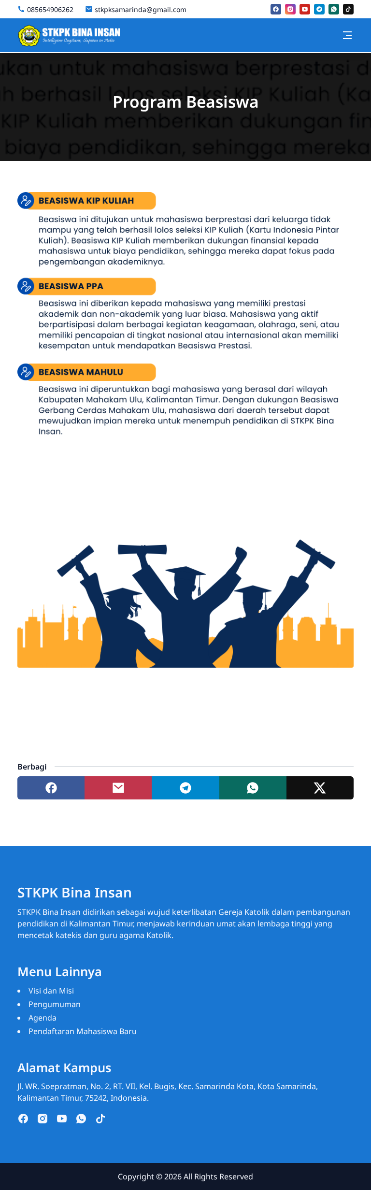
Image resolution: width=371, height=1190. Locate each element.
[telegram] (319, 9)
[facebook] (276, 9)
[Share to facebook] (51, 787)
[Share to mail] (118, 787)
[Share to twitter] (320, 787)
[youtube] (305, 9)
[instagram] (290, 9)
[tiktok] (348, 9)
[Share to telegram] (185, 787)
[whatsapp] (333, 9)
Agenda (43, 1017)
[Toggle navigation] (347, 35)
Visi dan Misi (51, 990)
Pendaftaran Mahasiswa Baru (83, 1031)
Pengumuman (55, 1004)
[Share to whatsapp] (252, 787)
